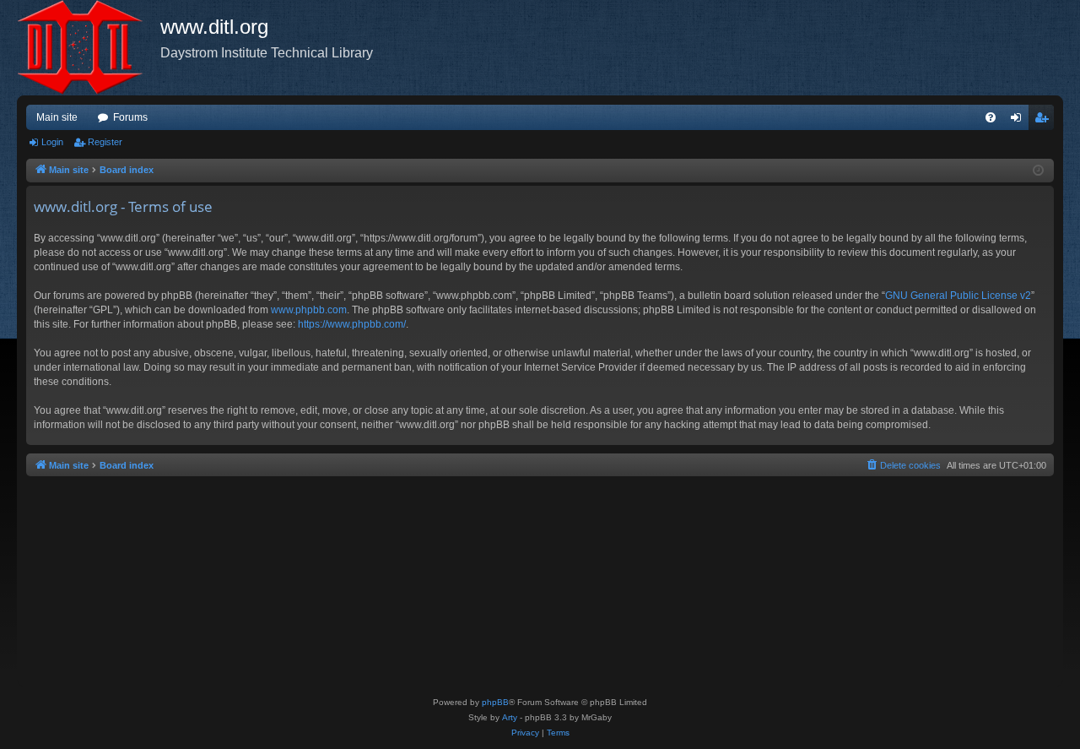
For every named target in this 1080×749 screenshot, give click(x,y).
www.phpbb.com (309, 310)
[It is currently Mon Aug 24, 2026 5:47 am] (1038, 171)
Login (52, 142)
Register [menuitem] (1044, 120)
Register (105, 142)
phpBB (495, 702)
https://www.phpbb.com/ (352, 324)
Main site (57, 117)
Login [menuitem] (1019, 120)
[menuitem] (990, 117)
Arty (509, 717)
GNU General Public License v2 (958, 295)
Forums (130, 117)
